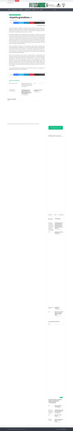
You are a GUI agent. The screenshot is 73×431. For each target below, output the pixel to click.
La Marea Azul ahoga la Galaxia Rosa (38, 90)
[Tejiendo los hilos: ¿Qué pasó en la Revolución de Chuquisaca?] (51, 412)
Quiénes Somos (14, 9)
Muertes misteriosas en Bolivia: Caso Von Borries (59, 420)
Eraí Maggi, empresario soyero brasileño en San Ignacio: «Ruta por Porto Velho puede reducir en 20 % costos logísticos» (26, 92)
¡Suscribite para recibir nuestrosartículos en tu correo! (56, 128)
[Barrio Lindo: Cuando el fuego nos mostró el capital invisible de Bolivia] (51, 313)
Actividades (20, 9)
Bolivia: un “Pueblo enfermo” (58, 415)
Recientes (50, 214)
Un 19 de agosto (12, 90)
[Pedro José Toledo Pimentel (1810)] (51, 407)
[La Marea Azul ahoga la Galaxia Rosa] (39, 86)
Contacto (34, 9)
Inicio (9, 9)
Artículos (10, 14)
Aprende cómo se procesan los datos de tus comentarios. (30, 123)
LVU (38, 9)
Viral (55, 214)
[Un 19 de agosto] (14, 86)
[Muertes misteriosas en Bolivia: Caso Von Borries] (51, 421)
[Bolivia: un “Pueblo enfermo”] (51, 416)
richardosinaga (63, 429)
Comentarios (61, 214)
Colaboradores (27, 9)
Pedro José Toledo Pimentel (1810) (58, 406)
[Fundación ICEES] (10, 2)
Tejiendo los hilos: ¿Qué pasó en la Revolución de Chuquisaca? (59, 411)
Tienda (41, 9)
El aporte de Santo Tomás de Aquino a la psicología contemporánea (55, 401)
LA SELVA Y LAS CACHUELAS (57, 308)
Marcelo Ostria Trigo (17, 14)
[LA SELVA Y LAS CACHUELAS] (51, 309)
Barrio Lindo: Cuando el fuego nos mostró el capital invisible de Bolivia (59, 313)
